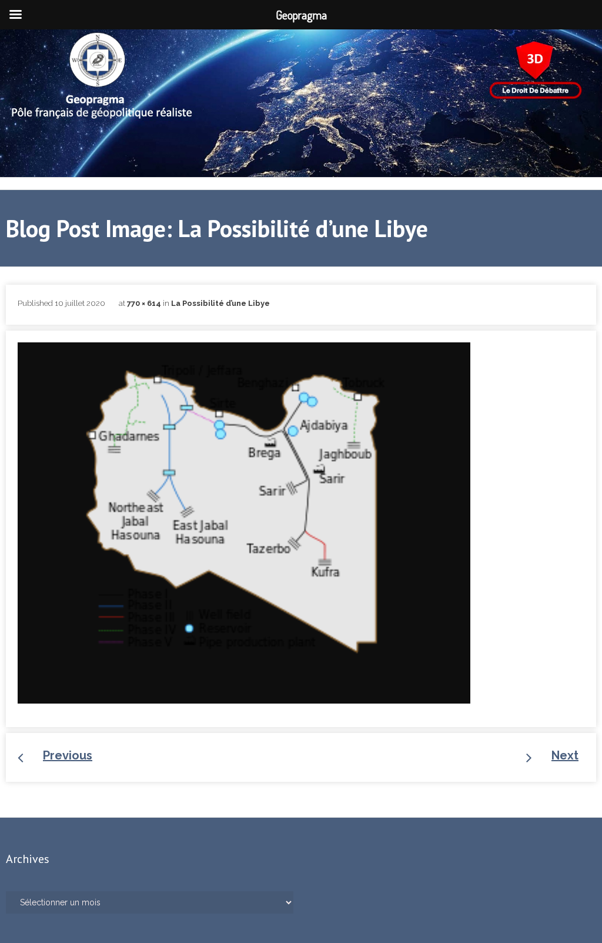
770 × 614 (144, 303)
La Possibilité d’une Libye (220, 303)
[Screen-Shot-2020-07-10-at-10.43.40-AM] (244, 523)
